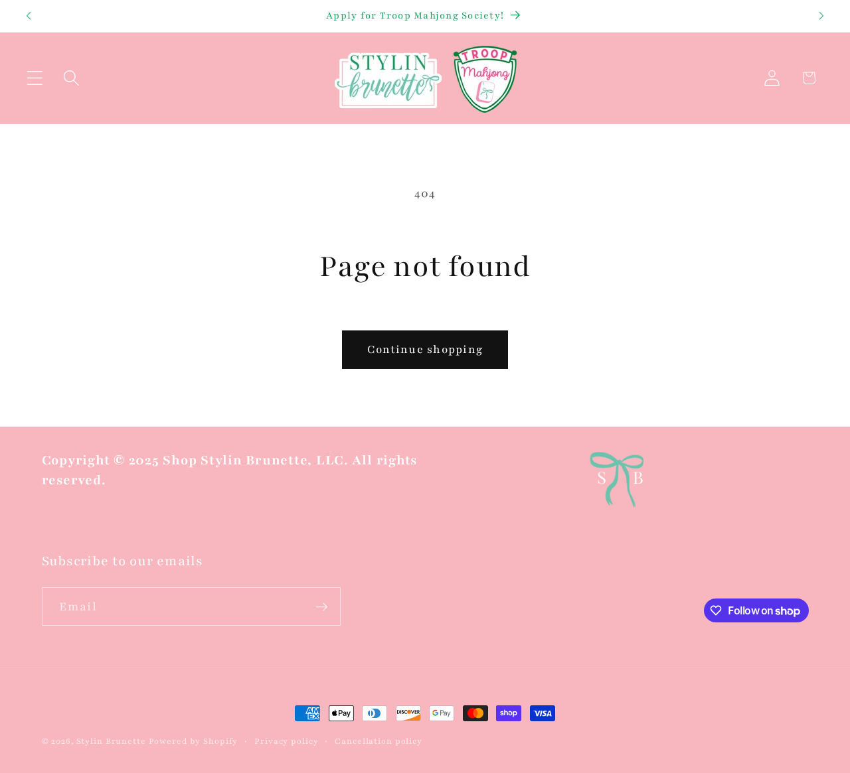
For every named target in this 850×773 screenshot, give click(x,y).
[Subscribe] (321, 606)
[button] (35, 78)
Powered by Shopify (193, 741)
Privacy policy (286, 741)
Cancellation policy (378, 741)
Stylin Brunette (111, 741)
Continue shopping (425, 349)
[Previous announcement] (28, 16)
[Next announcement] (821, 16)
